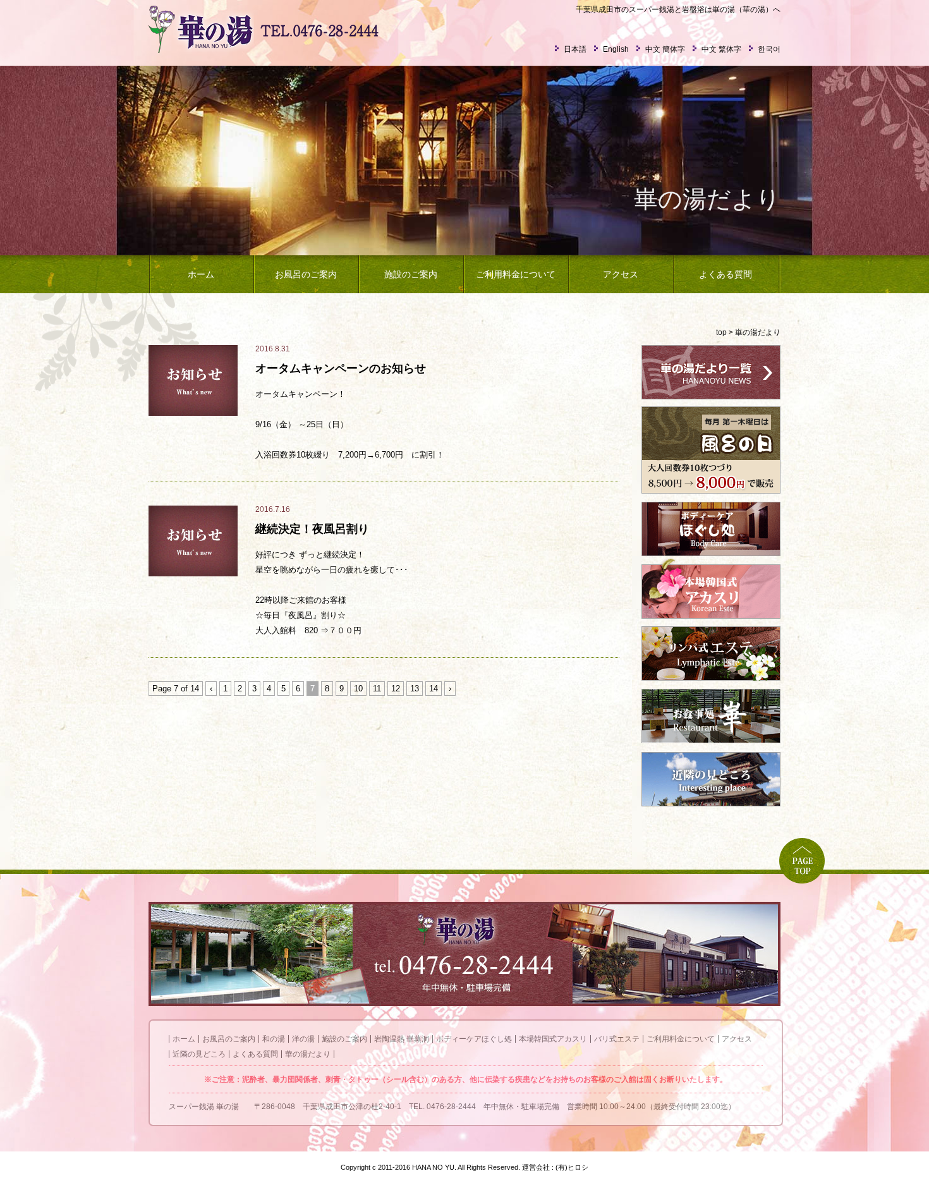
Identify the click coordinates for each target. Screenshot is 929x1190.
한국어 (769, 49)
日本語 (575, 49)
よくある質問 (725, 274)
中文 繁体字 (721, 49)
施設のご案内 (410, 274)
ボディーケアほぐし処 (474, 1039)
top (721, 332)
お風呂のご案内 (306, 274)
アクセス (620, 274)
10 (358, 688)
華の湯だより (308, 1054)
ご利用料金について (516, 274)
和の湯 (273, 1039)
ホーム (201, 274)
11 (377, 688)
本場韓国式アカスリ (553, 1039)
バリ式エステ (617, 1039)
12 (395, 688)
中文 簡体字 (665, 49)
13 (414, 688)
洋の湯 (303, 1039)
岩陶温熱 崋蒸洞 (401, 1039)
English (616, 49)
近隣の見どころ (199, 1054)
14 (433, 688)
